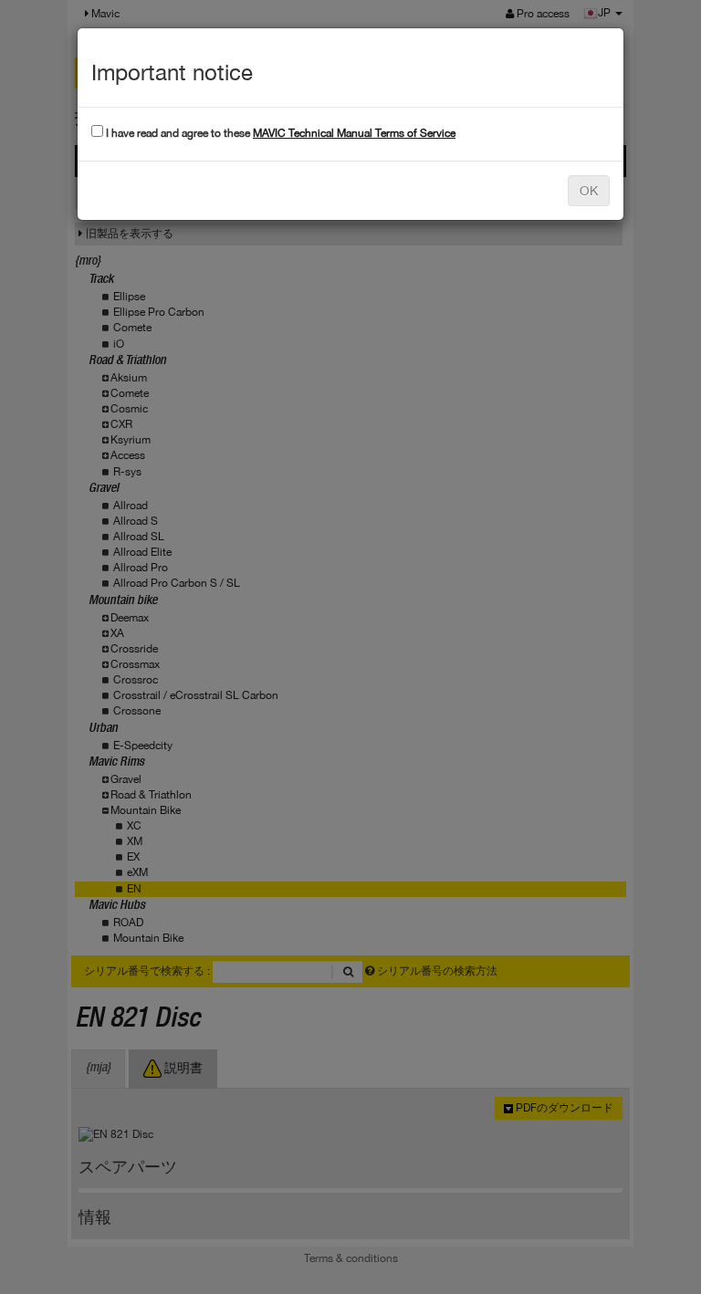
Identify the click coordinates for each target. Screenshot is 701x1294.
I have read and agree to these (279, 133)
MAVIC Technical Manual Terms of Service (354, 133)
